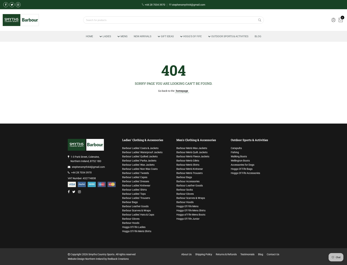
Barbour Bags (130, 202)
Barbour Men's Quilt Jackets (191, 152)
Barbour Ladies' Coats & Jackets (140, 148)
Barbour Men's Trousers (189, 173)
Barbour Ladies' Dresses (135, 181)
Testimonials (247, 254)
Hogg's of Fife (192, 36)
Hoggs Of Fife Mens (187, 206)
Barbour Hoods (130, 222)
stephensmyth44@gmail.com (88, 166)
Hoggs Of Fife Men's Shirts (136, 231)
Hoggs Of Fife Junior (188, 218)
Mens (124, 36)
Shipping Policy (203, 254)
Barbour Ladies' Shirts (134, 189)
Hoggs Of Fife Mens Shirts (190, 210)
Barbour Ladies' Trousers (136, 198)
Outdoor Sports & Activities (229, 36)
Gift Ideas (167, 36)
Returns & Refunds (226, 254)
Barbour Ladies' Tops (134, 193)
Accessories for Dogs (242, 164)
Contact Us (273, 254)
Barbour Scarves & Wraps (136, 210)
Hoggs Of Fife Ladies (133, 227)
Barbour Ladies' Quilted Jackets (140, 156)
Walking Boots (239, 156)
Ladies (107, 36)
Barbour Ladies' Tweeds (135, 173)
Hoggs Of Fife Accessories (245, 173)
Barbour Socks (184, 189)
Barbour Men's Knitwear (189, 168)
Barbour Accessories (188, 181)
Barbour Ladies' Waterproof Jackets (142, 152)
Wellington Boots (240, 160)
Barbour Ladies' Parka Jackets (139, 160)
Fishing (235, 152)
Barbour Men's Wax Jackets (191, 148)
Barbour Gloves (131, 218)
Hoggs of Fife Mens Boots (190, 214)
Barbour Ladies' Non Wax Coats (140, 168)
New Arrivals (142, 36)
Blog (258, 36)
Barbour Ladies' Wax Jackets (138, 164)
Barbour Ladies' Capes (134, 177)
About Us (186, 254)
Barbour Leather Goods (135, 206)
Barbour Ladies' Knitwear (136, 185)
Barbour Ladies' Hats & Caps (138, 214)
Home (89, 36)
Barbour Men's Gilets (187, 160)
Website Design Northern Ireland (86, 258)
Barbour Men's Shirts (187, 164)
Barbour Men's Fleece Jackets (192, 156)
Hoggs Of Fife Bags (241, 168)
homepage (182, 90)
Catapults (236, 148)
